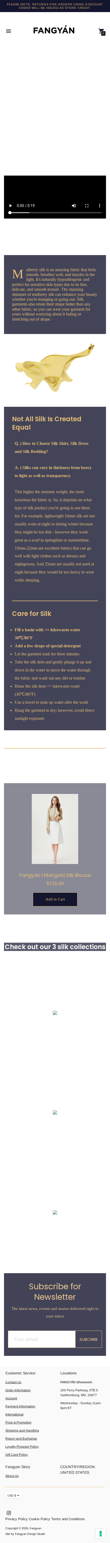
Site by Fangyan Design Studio (25, 1533)
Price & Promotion (18, 1422)
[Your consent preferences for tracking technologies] (101, 1534)
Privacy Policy (16, 1519)
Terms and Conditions (68, 1519)
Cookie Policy (39, 1519)
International (14, 1414)
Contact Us (13, 1382)
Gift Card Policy (16, 1455)
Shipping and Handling (22, 1430)
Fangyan (35, 1528)
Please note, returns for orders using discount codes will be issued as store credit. (55, 6)
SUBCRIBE (89, 1339)
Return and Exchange (21, 1438)
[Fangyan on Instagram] (9, 1513)
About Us (12, 1476)
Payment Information (20, 1406)
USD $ (11, 1495)
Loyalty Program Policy (22, 1446)
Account (11, 1398)
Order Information (18, 1390)
